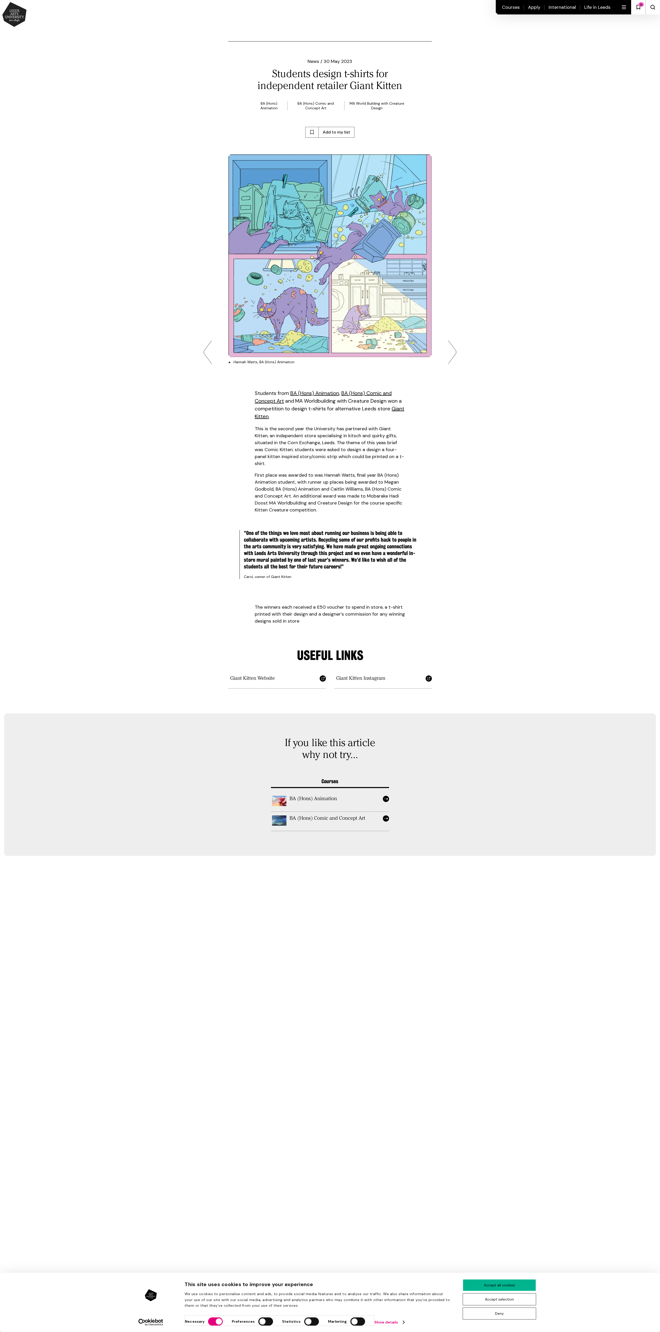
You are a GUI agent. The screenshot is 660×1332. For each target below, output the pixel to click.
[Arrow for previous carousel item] (208, 352)
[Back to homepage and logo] (14, 15)
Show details (386, 1322)
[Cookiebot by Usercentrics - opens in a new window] (151, 1322)
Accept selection (499, 1299)
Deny (499, 1313)
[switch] (265, 1321)
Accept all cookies (499, 1285)
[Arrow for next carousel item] (452, 352)
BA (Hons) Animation (314, 393)
